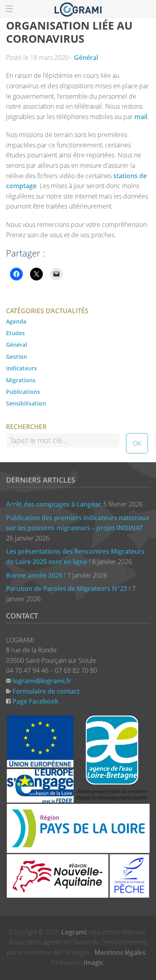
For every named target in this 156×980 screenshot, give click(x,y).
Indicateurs (21, 368)
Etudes (15, 333)
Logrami (73, 932)
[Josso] (78, 8)
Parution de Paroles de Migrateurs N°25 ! (68, 588)
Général (86, 57)
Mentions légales (120, 952)
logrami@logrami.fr (41, 680)
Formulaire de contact (46, 691)
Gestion (16, 356)
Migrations (21, 380)
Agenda (16, 321)
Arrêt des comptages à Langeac (54, 504)
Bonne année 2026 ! (36, 575)
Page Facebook (35, 701)
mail (140, 116)
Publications (23, 392)
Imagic (94, 962)
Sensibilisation (26, 403)
